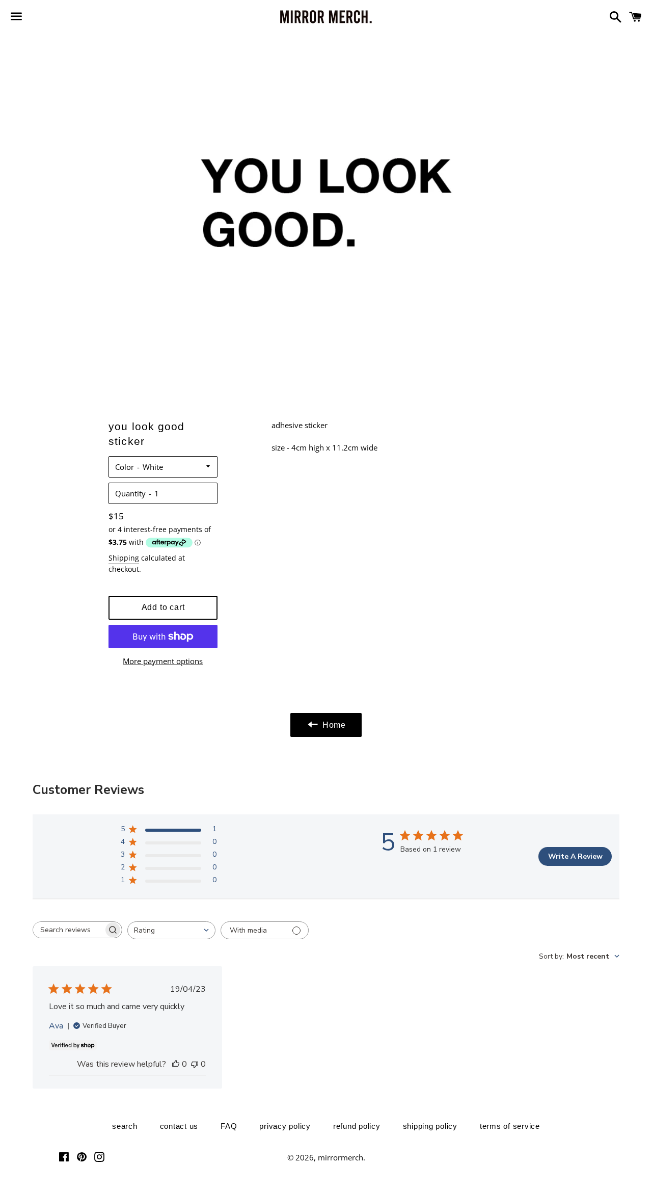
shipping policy (430, 1126)
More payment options (163, 661)
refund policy (357, 1126)
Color (124, 467)
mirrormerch (340, 1157)
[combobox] (171, 930)
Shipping (123, 558)
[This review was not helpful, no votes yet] (194, 1064)
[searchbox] (68, 930)
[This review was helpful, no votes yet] (175, 1064)
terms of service (510, 1126)
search (125, 1126)
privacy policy (285, 1126)
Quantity (130, 493)
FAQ (229, 1126)
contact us (179, 1126)
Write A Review (575, 856)
